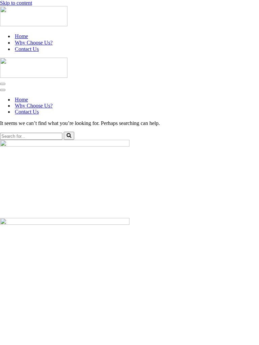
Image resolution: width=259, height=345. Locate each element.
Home (21, 36)
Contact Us (27, 49)
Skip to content (16, 3)
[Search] (69, 136)
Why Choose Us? (34, 42)
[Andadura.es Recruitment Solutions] (33, 24)
